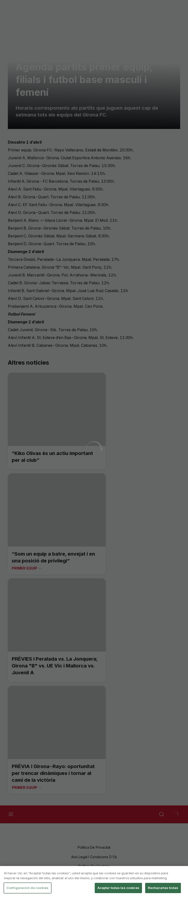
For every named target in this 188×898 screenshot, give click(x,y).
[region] (94, 882)
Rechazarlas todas (163, 888)
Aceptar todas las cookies (118, 888)
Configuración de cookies (27, 888)
